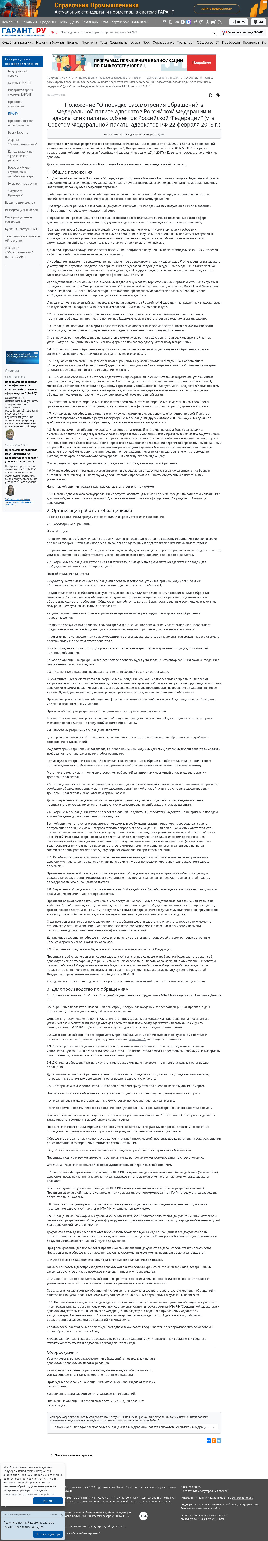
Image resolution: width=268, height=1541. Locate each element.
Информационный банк (22, 210)
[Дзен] (183, 22)
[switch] (54, 32)
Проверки (251, 42)
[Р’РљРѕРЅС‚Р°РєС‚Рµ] (209, 1440)
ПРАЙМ (13, 113)
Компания (10, 22)
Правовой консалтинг (16, 104)
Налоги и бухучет (50, 42)
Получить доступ (48, 1534)
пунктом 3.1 (137, 1039)
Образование (163, 42)
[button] (243, 32)
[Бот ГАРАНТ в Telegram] (201, 22)
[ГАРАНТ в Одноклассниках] (207, 22)
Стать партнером (115, 22)
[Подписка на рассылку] (164, 22)
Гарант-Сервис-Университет (81, 1533)
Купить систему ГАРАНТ (22, 229)
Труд (103, 42)
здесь (160, 134)
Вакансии (29, 22)
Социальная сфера (125, 42)
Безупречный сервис (17, 73)
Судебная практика (17, 42)
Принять (48, 1501)
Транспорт (185, 42)
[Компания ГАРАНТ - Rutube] (213, 22)
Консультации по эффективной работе (20, 155)
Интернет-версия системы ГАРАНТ (20, 92)
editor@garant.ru (242, 1497)
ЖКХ (146, 42)
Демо (74, 22)
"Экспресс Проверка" (15, 193)
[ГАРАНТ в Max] (188, 22)
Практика (89, 42)
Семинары (90, 22)
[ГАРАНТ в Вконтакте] (177, 22)
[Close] (62, 1515)
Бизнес (73, 42)
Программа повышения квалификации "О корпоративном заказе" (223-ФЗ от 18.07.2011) (21, 455)
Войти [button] (241, 22)
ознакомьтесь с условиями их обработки (28, 1494)
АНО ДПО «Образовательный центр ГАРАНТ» (19, 252)
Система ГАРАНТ (19, 83)
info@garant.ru (116, 1526)
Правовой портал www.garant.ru (20, 123)
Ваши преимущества (20, 203)
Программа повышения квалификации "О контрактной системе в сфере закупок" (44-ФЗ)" (21, 387)
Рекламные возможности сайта (200, 1508)
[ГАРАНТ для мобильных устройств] (170, 22)
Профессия (231, 42)
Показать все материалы (74, 1455)
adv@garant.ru (248, 1504)
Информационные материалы (18, 219)
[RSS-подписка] (220, 22)
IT (217, 42)
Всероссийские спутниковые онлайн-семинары (21, 171)
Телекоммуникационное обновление (22, 238)
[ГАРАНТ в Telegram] (195, 22)
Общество (205, 42)
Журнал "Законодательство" (22, 142)
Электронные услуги (22, 184)
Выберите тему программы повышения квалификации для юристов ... (19, 502)
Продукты (48, 22)
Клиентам (140, 22)
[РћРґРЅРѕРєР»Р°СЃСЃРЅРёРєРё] (214, 1440)
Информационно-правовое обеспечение (22, 61)
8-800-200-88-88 (191, 1487)
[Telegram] (219, 1440)
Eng (261, 22)
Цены (63, 22)
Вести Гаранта (18, 132)
